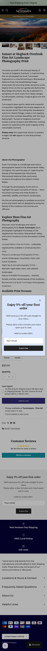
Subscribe (23, 348)
